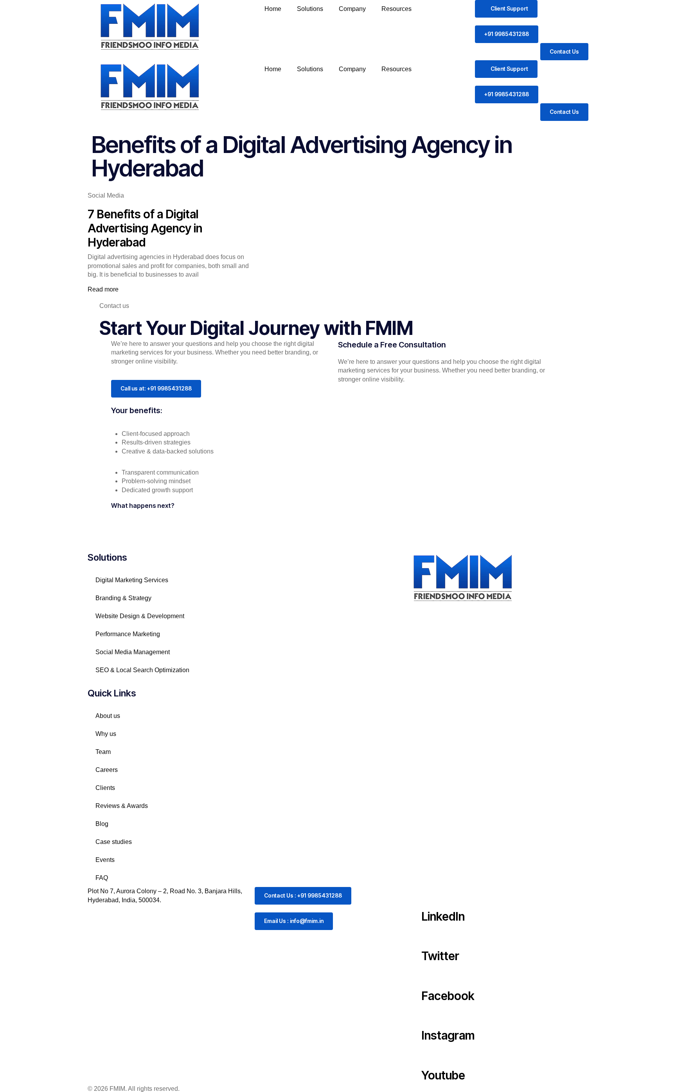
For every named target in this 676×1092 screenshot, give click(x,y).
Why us (105, 733)
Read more (103, 289)
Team (103, 751)
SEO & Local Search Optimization (143, 670)
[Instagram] (431, 1016)
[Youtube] (431, 1055)
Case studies (113, 841)
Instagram (448, 1035)
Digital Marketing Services (131, 580)
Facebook (448, 996)
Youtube (443, 1075)
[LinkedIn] (431, 897)
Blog (101, 823)
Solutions (310, 8)
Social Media (106, 195)
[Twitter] (431, 936)
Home (272, 8)
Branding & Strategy (123, 598)
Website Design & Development (139, 616)
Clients (105, 787)
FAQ (101, 877)
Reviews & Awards (121, 805)
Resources (396, 8)
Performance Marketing (127, 634)
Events (105, 859)
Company (352, 8)
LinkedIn (443, 916)
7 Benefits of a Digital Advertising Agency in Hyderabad (145, 228)
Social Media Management (134, 652)
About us (107, 715)
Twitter (440, 956)
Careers (106, 769)
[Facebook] (431, 976)
